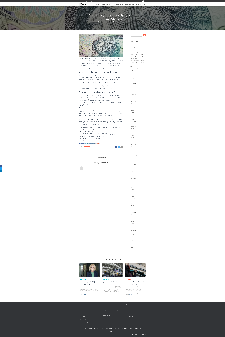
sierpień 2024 (133, 133)
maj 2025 (132, 112)
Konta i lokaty (105, 4)
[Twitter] (1, 168)
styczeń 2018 (133, 228)
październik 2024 (134, 128)
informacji (116, 115)
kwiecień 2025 (133, 114)
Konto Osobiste (83, 313)
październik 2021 (134, 209)
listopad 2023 (133, 153)
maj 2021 (132, 221)
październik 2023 (134, 155)
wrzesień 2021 (133, 212)
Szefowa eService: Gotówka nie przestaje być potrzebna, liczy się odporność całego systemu (137, 45)
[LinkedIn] (1, 171)
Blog (91, 1)
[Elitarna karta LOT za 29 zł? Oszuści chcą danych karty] (112, 270)
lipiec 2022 (133, 189)
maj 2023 (132, 167)
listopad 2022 (133, 180)
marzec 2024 (133, 144)
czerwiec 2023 (133, 164)
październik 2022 (134, 182)
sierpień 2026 (133, 78)
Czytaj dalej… (83, 294)
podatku (106, 62)
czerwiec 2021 (133, 219)
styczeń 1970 (133, 230)
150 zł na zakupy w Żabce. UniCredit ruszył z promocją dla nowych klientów (138, 68)
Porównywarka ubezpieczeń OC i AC (112, 310)
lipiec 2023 (133, 162)
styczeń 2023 (133, 176)
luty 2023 (132, 173)
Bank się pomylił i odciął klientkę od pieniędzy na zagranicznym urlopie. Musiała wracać (138, 56)
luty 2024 (132, 146)
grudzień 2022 (133, 178)
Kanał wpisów (133, 245)
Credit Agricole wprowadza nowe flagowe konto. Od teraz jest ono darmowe (137, 62)
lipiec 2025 (133, 108)
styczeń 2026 (133, 94)
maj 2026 (132, 85)
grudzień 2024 (133, 124)
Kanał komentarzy (134, 247)
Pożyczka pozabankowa (117, 4)
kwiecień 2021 (133, 223)
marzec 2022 (133, 198)
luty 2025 (132, 119)
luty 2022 (132, 200)
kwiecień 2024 (133, 142)
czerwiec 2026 (133, 83)
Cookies (129, 313)
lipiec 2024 (133, 135)
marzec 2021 (133, 225)
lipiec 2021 (133, 216)
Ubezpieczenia (87, 1)
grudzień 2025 (133, 96)
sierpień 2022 (133, 187)
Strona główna (81, 1)
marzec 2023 (133, 171)
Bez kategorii (87, 146)
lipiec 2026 (133, 80)
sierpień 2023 (133, 160)
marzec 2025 (133, 117)
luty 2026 (132, 92)
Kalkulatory (139, 4)
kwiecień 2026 (133, 87)
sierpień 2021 (133, 214)
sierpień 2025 (133, 105)
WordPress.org (134, 249)
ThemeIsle (144, 334)
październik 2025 (134, 101)
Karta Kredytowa (129, 4)
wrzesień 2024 (133, 130)
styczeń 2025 (133, 121)
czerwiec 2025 (133, 110)
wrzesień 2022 (133, 185)
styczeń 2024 (133, 148)
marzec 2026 (133, 90)
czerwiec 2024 (133, 137)
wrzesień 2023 (133, 157)
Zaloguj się (133, 242)
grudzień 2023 (133, 151)
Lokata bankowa (84, 322)
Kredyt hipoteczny (84, 316)
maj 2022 (132, 194)
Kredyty (97, 4)
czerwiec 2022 (133, 191)
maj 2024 (132, 139)
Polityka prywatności (132, 316)
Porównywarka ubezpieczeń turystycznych (110, 314)
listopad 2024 (133, 126)
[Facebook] (1, 166)
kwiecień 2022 (133, 196)
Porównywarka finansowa (110, 308)
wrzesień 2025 (133, 103)
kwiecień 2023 (133, 169)
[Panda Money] (83, 4)
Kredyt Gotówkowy (84, 308)
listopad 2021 (133, 207)
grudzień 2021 (133, 205)
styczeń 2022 (133, 203)
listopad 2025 (133, 99)
